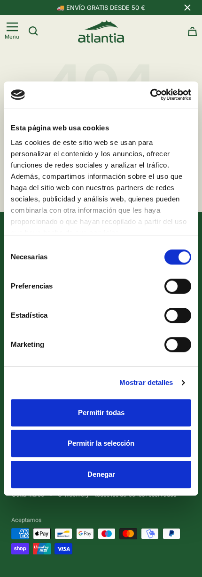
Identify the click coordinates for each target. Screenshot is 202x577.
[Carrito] (192, 31)
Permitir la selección (101, 443)
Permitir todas (101, 413)
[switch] (177, 286)
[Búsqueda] (33, 31)
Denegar (101, 474)
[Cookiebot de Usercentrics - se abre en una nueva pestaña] (150, 94)
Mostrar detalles (146, 382)
